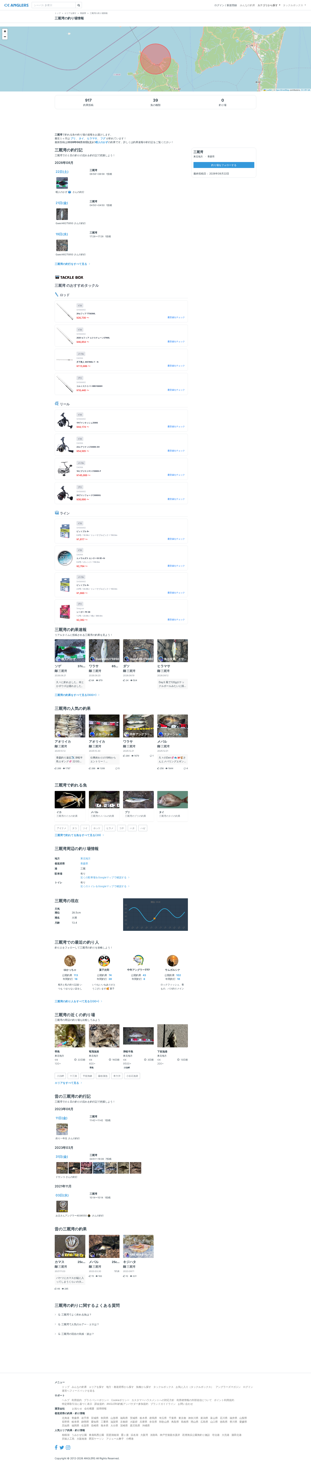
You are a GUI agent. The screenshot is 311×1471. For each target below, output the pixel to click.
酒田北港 (236, 1434)
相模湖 (65, 1434)
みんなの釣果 (247, 5)
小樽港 (130, 1438)
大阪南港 (82, 1438)
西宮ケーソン (96, 1438)
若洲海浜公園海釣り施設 (196, 1434)
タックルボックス (293, 5)
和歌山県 (164, 1421)
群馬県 (153, 1417)
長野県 (65, 1421)
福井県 (233, 1417)
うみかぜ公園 (79, 1434)
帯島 (92, 1067)
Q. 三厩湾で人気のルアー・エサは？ (78, 1324)
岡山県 (194, 1421)
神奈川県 (193, 1417)
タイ (81, 138)
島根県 (185, 1421)
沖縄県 (146, 1425)
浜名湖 (134, 1434)
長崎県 (95, 1425)
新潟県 (204, 1417)
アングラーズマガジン (228, 1386)
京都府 (124, 1421)
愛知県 (95, 1421)
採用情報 (101, 1408)
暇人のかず (101, 142)
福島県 (124, 1417)
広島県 (204, 1421)
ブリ (73, 138)
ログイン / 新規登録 (225, 5)
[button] (5, 31)
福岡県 (75, 1425)
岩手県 (85, 1417)
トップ (65, 1386)
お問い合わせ (185, 1403)
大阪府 (134, 1421)
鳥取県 (175, 1421)
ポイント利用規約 (224, 1400)
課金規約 (99, 1403)
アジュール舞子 (115, 1438)
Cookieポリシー (120, 1400)
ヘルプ (65, 1400)
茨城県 (134, 1417)
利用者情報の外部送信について (194, 1400)
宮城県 (95, 1417)
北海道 (65, 1417)
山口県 (214, 1421)
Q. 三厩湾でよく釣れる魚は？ (75, 1314)
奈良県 (153, 1421)
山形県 (114, 1417)
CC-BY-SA (305, 90)
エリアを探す (96, 1386)
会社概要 (89, 1408)
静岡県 (85, 1421)
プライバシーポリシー (96, 1400)
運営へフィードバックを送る (78, 1390)
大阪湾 (144, 1434)
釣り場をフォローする (223, 165)
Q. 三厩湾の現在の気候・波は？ (76, 1333)
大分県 (114, 1425)
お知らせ (77, 1408)
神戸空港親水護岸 (170, 1434)
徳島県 (223, 1421)
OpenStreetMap (282, 90)
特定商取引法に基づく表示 (77, 1403)
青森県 (84, 863)
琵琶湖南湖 (112, 1434)
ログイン (248, 1386)
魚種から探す (143, 1386)
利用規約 (77, 1400)
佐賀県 (85, 1425)
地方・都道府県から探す (120, 1386)
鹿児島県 (135, 1425)
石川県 (223, 1417)
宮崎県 (124, 1425)
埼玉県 (163, 1417)
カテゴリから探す (268, 5)
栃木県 (143, 1417)
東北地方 (85, 858)
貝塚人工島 (68, 1438)
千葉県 (172, 1417)
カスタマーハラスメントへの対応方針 (153, 1400)
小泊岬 (127, 1067)
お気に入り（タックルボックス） (194, 1386)
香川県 (233, 1421)
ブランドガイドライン (163, 1403)
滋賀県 (114, 1421)
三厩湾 (93, 170)
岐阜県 (75, 1421)
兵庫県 (143, 1421)
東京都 (182, 1417)
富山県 (214, 1417)
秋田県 (104, 1417)
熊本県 (104, 1425)
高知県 (65, 1425)
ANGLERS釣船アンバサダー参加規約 (127, 1403)
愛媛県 (243, 1421)
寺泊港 (216, 1434)
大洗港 (225, 1434)
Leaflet (269, 90)
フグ (102, 138)
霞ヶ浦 (125, 1434)
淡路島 (154, 1434)
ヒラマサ (92, 138)
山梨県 (243, 1417)
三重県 (104, 1421)
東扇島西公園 (96, 1434)
